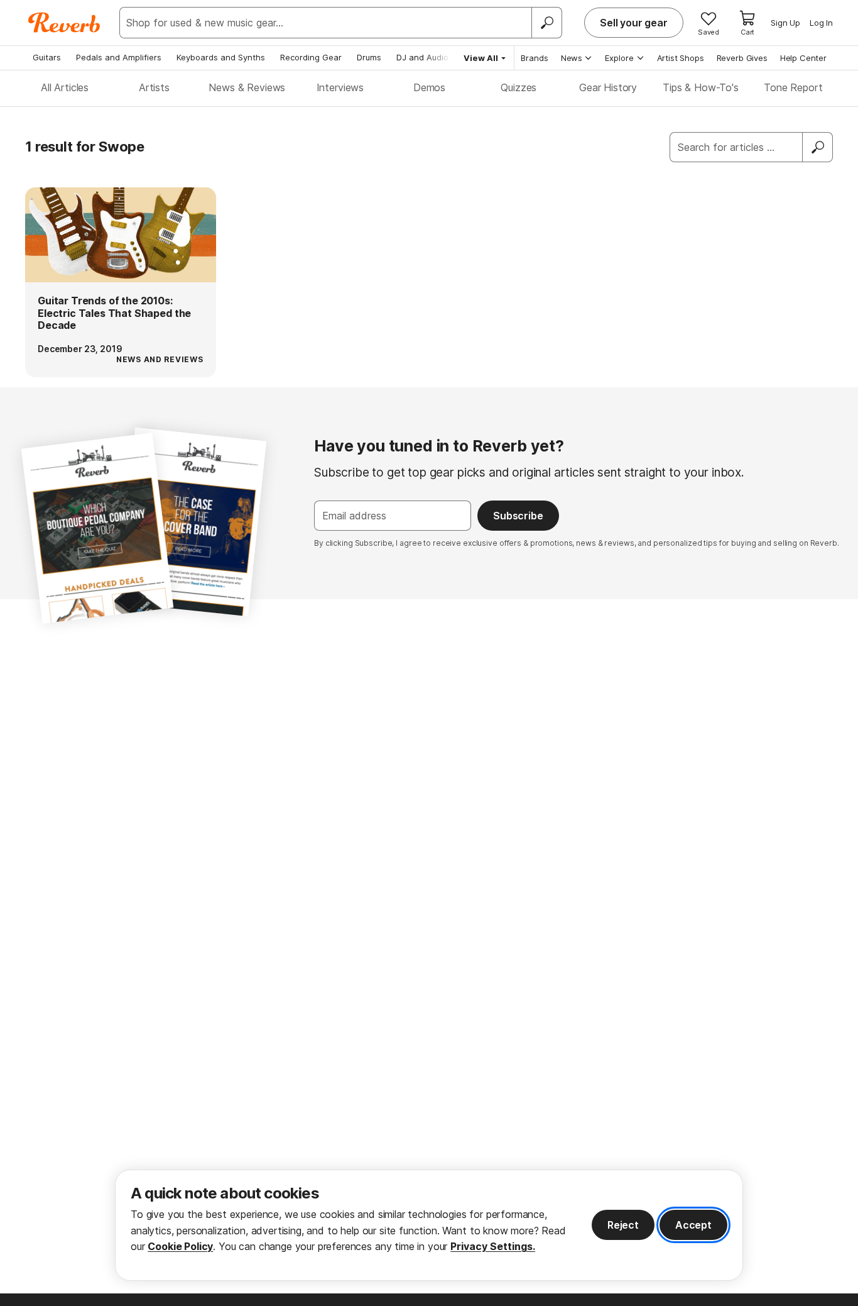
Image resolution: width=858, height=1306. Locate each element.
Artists (154, 87)
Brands (534, 58)
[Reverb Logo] (64, 22)
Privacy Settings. (492, 1246)
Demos (429, 87)
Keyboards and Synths (220, 57)
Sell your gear (634, 22)
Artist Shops (680, 58)
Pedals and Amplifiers (118, 57)
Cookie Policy (180, 1246)
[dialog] (429, 1225)
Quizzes (518, 87)
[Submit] (818, 147)
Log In (821, 23)
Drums (369, 57)
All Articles (65, 87)
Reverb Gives (742, 58)
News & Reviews (247, 87)
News (571, 58)
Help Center (803, 58)
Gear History (608, 87)
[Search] (546, 23)
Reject (623, 1225)
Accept (693, 1225)
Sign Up (785, 23)
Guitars (47, 57)
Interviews (340, 87)
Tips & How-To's (701, 87)
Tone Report (793, 87)
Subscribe (518, 515)
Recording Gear (311, 57)
